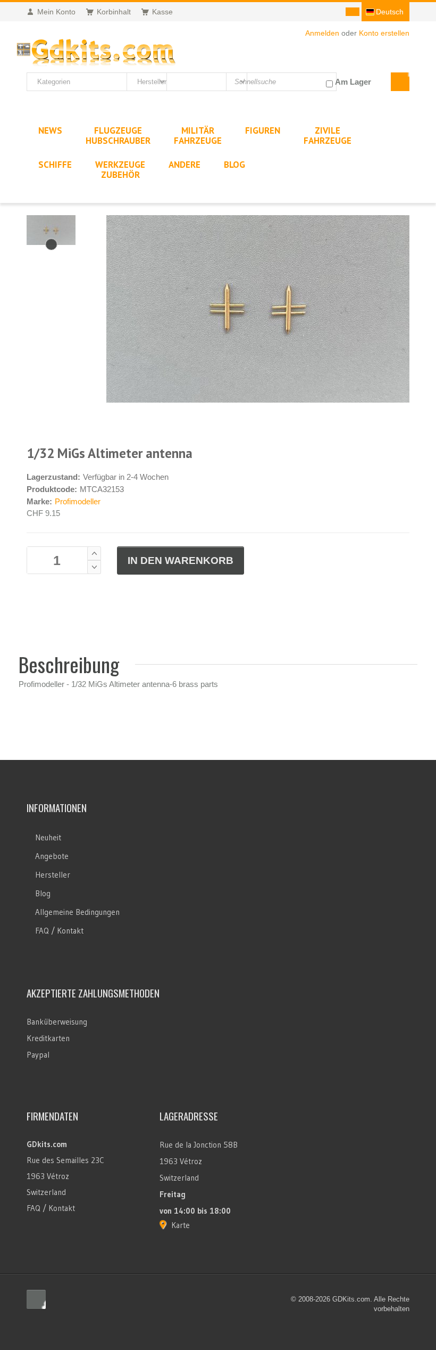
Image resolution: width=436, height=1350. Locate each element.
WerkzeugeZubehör (120, 170)
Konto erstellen (384, 33)
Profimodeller (77, 501)
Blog (43, 893)
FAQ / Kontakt (59, 931)
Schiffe (55, 164)
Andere (184, 164)
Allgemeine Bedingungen (77, 912)
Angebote (52, 856)
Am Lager (353, 81)
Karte (180, 1225)
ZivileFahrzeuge (327, 135)
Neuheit (48, 837)
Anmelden (322, 33)
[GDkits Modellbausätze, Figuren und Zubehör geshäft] (96, 50)
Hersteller (52, 875)
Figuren (262, 130)
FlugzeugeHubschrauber (118, 135)
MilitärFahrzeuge (198, 135)
